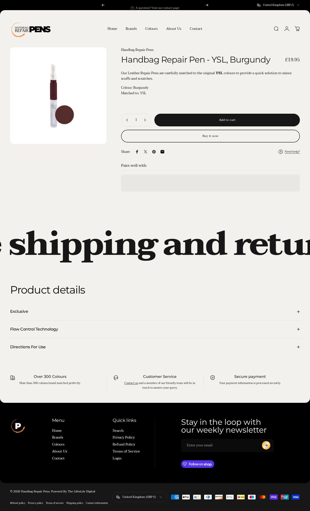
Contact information (97, 503)
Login (117, 458)
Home (57, 430)
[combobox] (278, 5)
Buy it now (210, 136)
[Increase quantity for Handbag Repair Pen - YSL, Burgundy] (146, 120)
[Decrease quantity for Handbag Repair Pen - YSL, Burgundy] (126, 120)
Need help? (292, 152)
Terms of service (55, 503)
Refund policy (17, 503)
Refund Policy (124, 444)
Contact (58, 458)
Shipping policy (74, 503)
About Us (59, 451)
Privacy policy (35, 503)
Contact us (131, 383)
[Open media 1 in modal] (58, 95)
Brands (57, 437)
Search (118, 430)
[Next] (207, 5)
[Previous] (103, 5)
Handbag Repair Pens (137, 50)
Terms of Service (126, 451)
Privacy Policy (124, 437)
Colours (58, 444)
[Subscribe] (266, 445)
